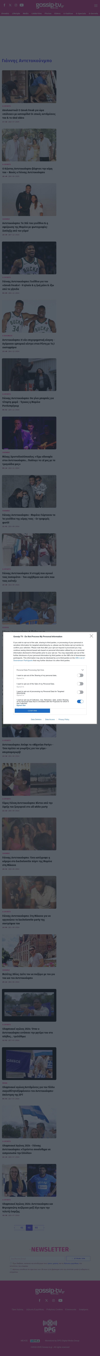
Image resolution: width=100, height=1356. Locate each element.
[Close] (92, 636)
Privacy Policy (64, 719)
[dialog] (50, 678)
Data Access (50, 719)
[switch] (80, 675)
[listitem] (50, 670)
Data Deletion (36, 719)
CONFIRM (32, 711)
